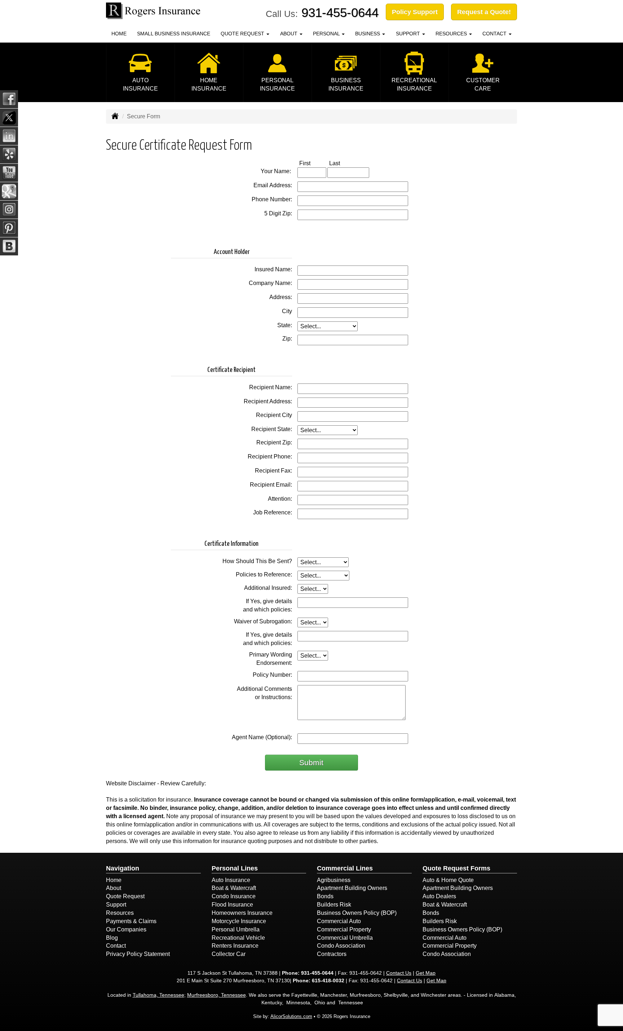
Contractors (331, 954)
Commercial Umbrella (345, 938)
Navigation (122, 868)
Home (119, 33)
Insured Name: (273, 269)
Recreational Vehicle (238, 938)
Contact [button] (495, 33)
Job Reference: (272, 512)
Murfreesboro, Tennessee (216, 995)
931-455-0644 (340, 12)
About (113, 888)
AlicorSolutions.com (291, 1016)
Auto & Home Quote (448, 880)
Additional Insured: (268, 588)
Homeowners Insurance (242, 913)
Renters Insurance (235, 946)
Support (116, 904)
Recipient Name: (270, 387)
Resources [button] (452, 33)
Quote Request (125, 896)
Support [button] (408, 33)
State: (284, 325)
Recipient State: (271, 429)
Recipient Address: (268, 401)
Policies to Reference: (264, 574)
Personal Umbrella (236, 929)
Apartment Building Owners (352, 888)
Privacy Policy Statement (138, 954)
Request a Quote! (484, 12)
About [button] (289, 33)
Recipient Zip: (274, 442)
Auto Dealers (439, 896)
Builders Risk (334, 904)
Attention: (280, 499)
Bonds (325, 896)
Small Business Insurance (173, 33)
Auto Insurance (231, 880)
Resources (120, 913)
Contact (116, 946)
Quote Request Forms (456, 868)
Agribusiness (333, 880)
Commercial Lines (345, 868)
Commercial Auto (339, 921)
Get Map (426, 973)
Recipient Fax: (273, 471)
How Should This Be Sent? (257, 561)
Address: (280, 297)
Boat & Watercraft (234, 888)
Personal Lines (235, 868)
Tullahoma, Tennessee (158, 995)
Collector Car (229, 954)
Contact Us (398, 973)
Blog (112, 938)
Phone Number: (272, 199)
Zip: (287, 338)
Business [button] (368, 33)
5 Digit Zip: (278, 213)
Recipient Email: (271, 485)
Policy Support (415, 12)
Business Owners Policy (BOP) (357, 913)
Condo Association (341, 946)
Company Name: (270, 283)
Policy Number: (272, 675)
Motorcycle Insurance (239, 921)
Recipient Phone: (270, 456)
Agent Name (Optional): (262, 737)
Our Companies (126, 929)
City (287, 311)
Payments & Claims (131, 921)
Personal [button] (327, 33)
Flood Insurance (232, 904)
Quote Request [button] (243, 33)
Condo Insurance (234, 896)
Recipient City (274, 415)
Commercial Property (344, 929)
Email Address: (272, 185)
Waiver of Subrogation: (263, 621)
